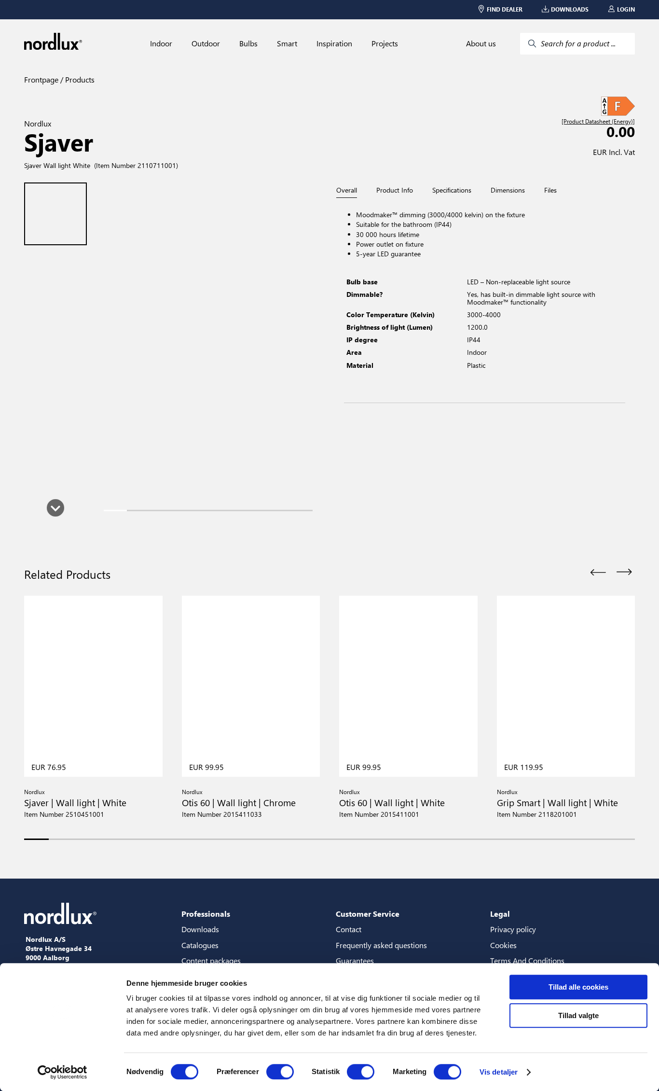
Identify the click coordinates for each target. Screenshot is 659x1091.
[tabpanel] (484, 300)
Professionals (205, 914)
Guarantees (355, 960)
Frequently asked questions (381, 945)
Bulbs (248, 43)
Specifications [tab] (451, 190)
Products (79, 79)
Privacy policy (513, 929)
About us (481, 43)
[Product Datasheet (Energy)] (598, 121)
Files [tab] (550, 190)
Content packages (211, 960)
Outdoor (206, 43)
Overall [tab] (346, 190)
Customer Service (367, 914)
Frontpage (41, 79)
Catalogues (200, 945)
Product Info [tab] (394, 190)
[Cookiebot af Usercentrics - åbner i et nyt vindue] (62, 1072)
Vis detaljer (499, 1072)
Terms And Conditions (527, 960)
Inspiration (334, 43)
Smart (287, 43)
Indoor (161, 43)
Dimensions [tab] (508, 190)
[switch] (280, 1071)
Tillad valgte (578, 1015)
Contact (348, 929)
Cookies (503, 945)
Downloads (200, 929)
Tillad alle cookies (578, 987)
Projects (384, 43)
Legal (500, 914)
